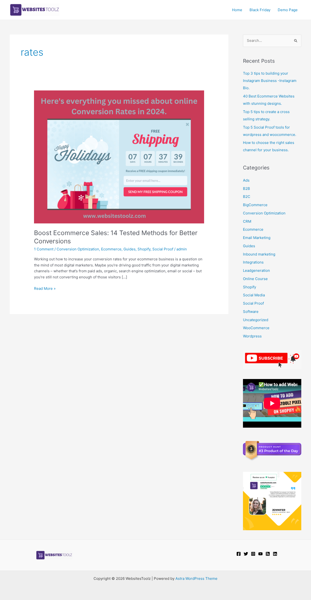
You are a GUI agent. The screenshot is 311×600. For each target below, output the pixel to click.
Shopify (144, 249)
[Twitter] (246, 554)
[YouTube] (260, 554)
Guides (129, 249)
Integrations (253, 262)
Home (237, 10)
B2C (246, 196)
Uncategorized (255, 320)
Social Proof (162, 249)
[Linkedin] (275, 554)
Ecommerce (111, 249)
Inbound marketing (259, 254)
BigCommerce (255, 205)
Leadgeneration (256, 270)
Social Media (254, 295)
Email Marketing (256, 237)
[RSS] (268, 554)
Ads (246, 180)
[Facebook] (238, 554)
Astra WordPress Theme (196, 578)
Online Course (255, 278)
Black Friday (260, 10)
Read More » (45, 289)
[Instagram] (253, 554)
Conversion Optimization (78, 249)
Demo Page (288, 10)
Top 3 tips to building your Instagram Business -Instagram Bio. (269, 80)
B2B (246, 188)
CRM (247, 221)
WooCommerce (256, 328)
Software (251, 311)
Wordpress (252, 336)
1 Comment (43, 249)
